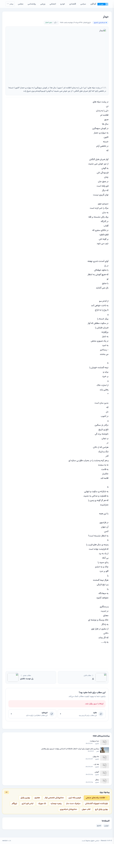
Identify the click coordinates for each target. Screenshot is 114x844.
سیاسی (83, 4)
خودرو (62, 4)
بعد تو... (96, 764)
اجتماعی (53, 4)
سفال (97, 780)
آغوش (97, 772)
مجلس (20, 4)
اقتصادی (72, 4)
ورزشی (42, 4)
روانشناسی (32, 4)
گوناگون (93, 4)
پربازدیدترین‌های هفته (101, 735)
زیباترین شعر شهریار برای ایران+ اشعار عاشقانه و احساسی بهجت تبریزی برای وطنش (70, 749)
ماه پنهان (96, 756)
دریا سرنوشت (94, 741)
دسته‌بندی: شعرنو (99, 22)
